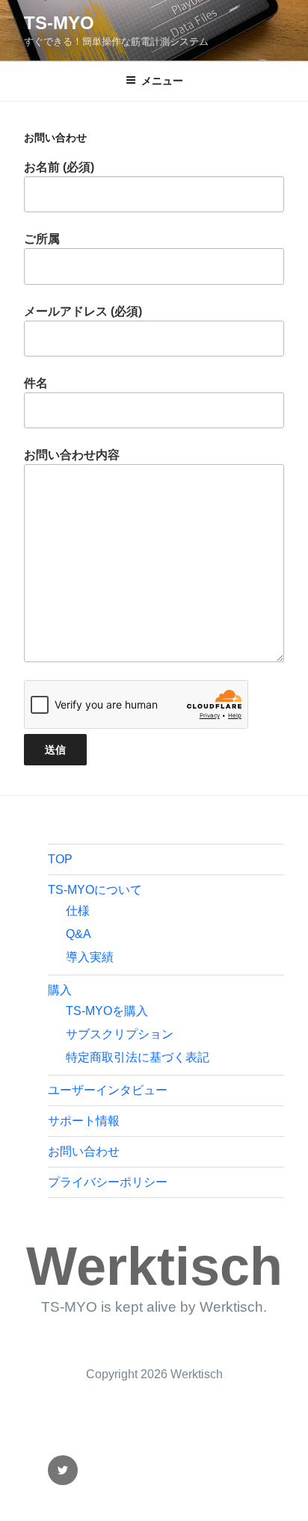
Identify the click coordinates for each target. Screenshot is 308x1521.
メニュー (162, 81)
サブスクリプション (119, 1034)
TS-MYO (59, 23)
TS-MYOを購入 (107, 1011)
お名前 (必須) (59, 167)
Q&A (78, 934)
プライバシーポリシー (107, 1182)
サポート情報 (84, 1120)
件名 (36, 383)
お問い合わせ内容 (72, 454)
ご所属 (42, 238)
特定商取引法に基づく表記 (137, 1057)
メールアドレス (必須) (83, 311)
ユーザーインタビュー (107, 1090)
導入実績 (90, 957)
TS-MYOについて (95, 889)
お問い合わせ (84, 1151)
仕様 (78, 910)
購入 (60, 990)
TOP (60, 859)
